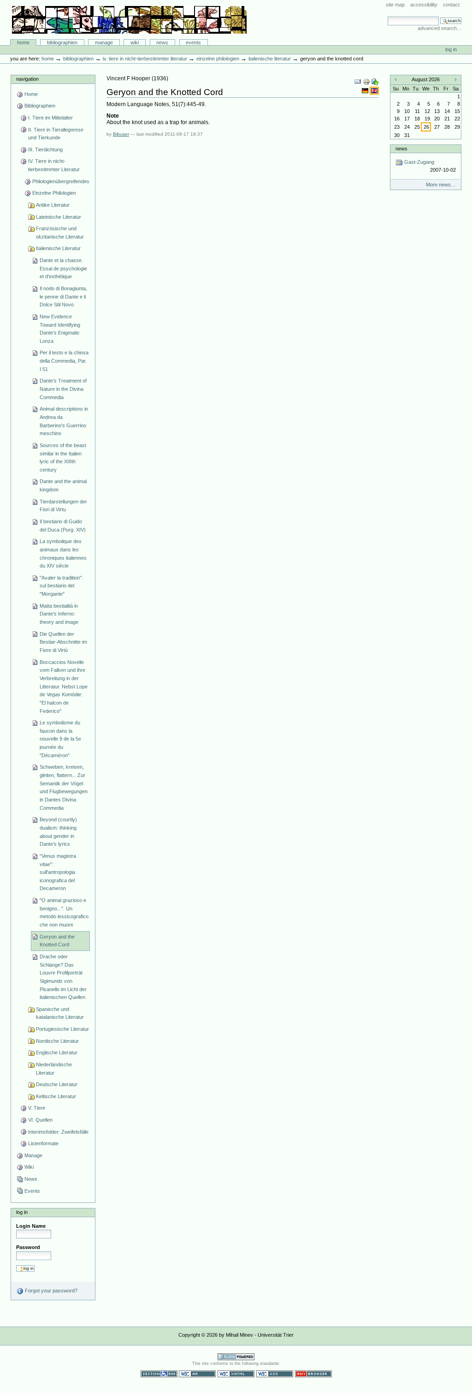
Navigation (27, 79)
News (162, 42)
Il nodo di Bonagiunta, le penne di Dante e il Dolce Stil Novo (63, 296)
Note (112, 116)
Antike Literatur (53, 205)
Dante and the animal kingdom (63, 485)
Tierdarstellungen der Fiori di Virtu (63, 506)
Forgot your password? (50, 1290)
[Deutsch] (366, 90)
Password (28, 1247)
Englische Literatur (56, 1052)
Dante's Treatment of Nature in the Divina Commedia (63, 389)
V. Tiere (36, 1108)
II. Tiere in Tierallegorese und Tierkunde (55, 134)
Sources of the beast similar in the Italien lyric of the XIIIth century (63, 457)
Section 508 (159, 1373)
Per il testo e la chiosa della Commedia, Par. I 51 (64, 360)
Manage (104, 42)
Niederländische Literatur (54, 1069)
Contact (451, 4)
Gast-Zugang (429, 166)
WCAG (197, 1373)
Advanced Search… (440, 28)
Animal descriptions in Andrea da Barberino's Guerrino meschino (64, 421)
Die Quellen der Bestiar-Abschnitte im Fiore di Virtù (63, 642)
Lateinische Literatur (58, 217)
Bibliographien (62, 42)
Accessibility (423, 4)
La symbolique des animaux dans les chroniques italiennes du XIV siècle (63, 553)
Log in (451, 49)
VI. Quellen (40, 1120)
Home (23, 42)
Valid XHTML (236, 1373)
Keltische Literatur (56, 1096)
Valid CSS (274, 1373)
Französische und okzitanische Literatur (60, 232)
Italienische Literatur (269, 58)
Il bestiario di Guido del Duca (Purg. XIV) (63, 525)
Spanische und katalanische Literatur (60, 1013)
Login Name (31, 1226)
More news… (441, 184)
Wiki (134, 42)
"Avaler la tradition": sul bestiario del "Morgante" (61, 586)
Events (193, 42)
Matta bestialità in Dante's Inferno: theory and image (59, 614)
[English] (374, 90)
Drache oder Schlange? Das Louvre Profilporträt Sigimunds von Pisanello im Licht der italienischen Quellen (63, 977)
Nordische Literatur (57, 1041)
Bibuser (121, 134)
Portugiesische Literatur (62, 1029)
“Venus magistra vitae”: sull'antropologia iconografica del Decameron (58, 872)
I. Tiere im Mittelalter (50, 117)
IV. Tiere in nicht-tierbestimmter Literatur (145, 58)
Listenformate (43, 1143)
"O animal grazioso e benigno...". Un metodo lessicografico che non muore (64, 912)
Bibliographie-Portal (129, 20)
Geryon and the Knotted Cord (57, 941)
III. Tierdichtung (45, 149)
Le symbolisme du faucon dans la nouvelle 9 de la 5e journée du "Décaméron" (60, 739)
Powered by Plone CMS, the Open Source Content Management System (236, 1356)
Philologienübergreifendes (60, 181)
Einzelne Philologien (217, 58)
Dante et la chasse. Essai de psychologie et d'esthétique (63, 268)
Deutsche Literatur (56, 1084)
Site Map (395, 4)
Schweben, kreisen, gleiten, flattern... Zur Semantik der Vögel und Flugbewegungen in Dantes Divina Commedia (64, 787)
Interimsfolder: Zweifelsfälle (58, 1132)
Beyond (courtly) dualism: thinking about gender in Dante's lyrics (58, 832)
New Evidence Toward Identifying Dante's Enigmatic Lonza (60, 329)
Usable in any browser (313, 1373)
